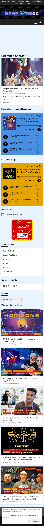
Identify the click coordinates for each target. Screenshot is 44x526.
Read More (6, 102)
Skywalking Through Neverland (24, 334)
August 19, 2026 (18, 383)
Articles (6, 83)
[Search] (40, 22)
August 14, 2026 (18, 462)
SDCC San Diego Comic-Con (20, 412)
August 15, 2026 (18, 423)
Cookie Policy (7, 517)
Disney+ (30, 331)
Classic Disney (8, 331)
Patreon (27, 1)
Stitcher (6, 267)
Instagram (5, 1)
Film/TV (36, 331)
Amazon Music (19, 4)
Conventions (16, 331)
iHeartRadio (7, 272)
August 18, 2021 (19, 93)
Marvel (17, 83)
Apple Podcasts (37, 1)
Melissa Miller (8, 462)
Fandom (12, 83)
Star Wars (24, 83)
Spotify (28, 4)
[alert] (22, 214)
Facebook (13, 1)
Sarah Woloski (8, 344)
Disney (24, 331)
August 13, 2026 (18, 501)
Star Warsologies (15, 452)
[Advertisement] (22, 38)
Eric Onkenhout (8, 93)
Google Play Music (10, 255)
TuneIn (5, 263)
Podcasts (11, 334)
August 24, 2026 (18, 344)
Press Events (7, 412)
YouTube (21, 1)
